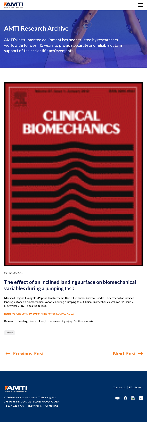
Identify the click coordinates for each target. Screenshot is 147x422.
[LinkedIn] (141, 398)
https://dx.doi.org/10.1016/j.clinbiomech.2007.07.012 (39, 313)
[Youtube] (117, 398)
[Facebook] (125, 398)
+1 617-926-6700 (14, 405)
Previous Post (27, 353)
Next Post (125, 353)
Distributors (136, 387)
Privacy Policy (34, 405)
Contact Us (119, 387)
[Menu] (140, 5)
